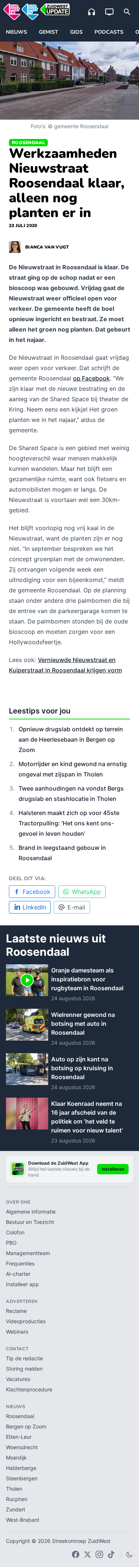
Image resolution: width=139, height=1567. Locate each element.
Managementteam (28, 1253)
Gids (76, 32)
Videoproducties (26, 1321)
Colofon (15, 1232)
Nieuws (16, 32)
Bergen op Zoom (26, 1426)
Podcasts (109, 32)
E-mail (76, 907)
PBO (11, 1243)
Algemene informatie (31, 1211)
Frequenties (20, 1263)
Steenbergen (21, 1478)
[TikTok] (111, 1554)
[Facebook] (75, 1554)
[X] (87, 1554)
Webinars (17, 1331)
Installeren (113, 1169)
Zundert (15, 1509)
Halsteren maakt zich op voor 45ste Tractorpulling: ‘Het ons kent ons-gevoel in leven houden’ (69, 823)
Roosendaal (28, 143)
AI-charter (18, 1274)
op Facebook (91, 378)
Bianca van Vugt (47, 247)
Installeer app (22, 1284)
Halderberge (21, 1468)
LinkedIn (34, 907)
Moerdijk (16, 1457)
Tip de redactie (24, 1358)
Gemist (48, 32)
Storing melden (24, 1368)
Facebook (36, 891)
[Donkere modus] (129, 1554)
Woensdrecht (22, 1447)
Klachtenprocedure (29, 1389)
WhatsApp (86, 891)
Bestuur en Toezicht (30, 1222)
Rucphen (16, 1499)
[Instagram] (99, 1554)
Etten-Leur (19, 1437)
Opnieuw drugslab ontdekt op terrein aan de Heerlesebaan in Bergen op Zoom (71, 739)
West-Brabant (22, 1520)
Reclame (16, 1311)
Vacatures (18, 1379)
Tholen (14, 1489)
